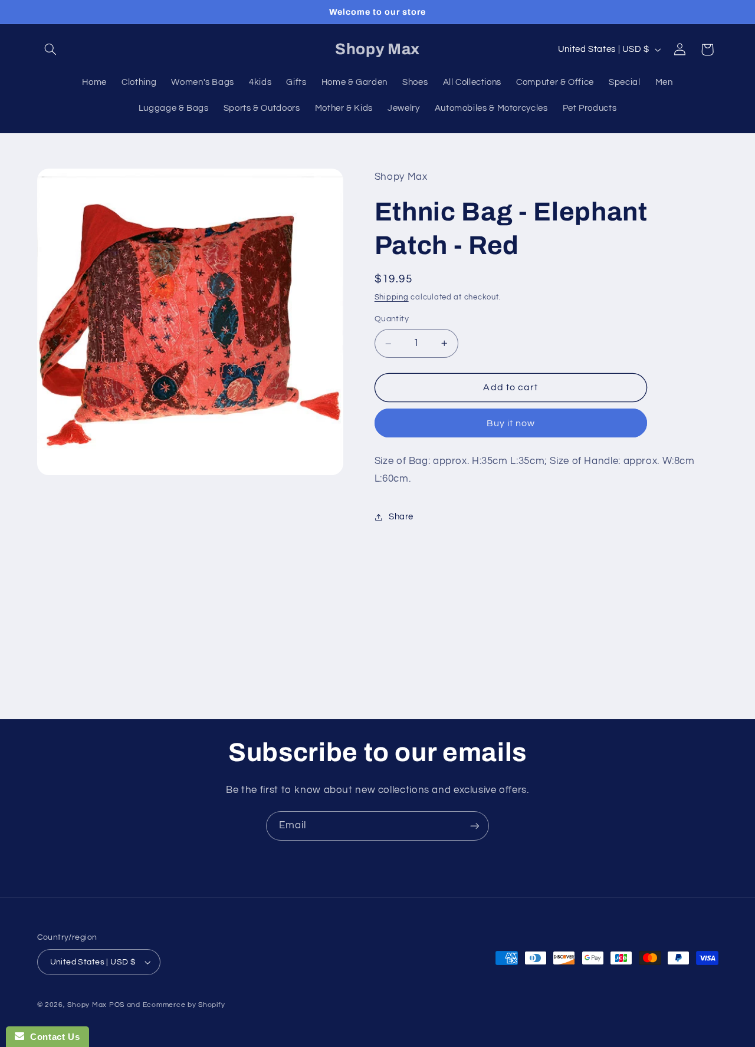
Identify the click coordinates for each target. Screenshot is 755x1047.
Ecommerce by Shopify (184, 1005)
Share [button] (401, 516)
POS (116, 1005)
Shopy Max (87, 1005)
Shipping (392, 297)
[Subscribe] (474, 825)
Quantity (392, 319)
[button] (50, 49)
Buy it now (511, 423)
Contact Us (52, 1037)
